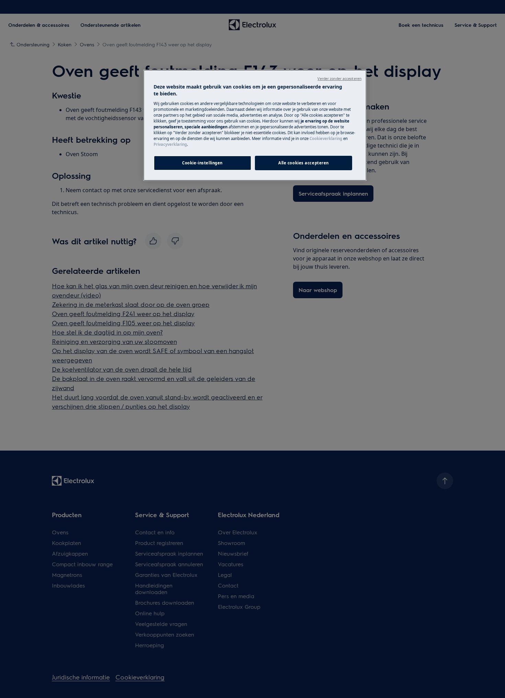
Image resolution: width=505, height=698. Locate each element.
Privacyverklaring (170, 144)
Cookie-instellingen (202, 162)
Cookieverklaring (326, 138)
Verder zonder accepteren (339, 78)
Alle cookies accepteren (303, 162)
